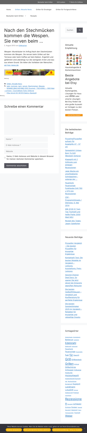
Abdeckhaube (69, 337)
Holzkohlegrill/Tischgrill (72, 378)
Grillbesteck (76, 360)
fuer (67, 355)
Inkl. (66, 381)
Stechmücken (33, 86)
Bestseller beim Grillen (45, 2)
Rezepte (33, 16)
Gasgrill (76, 355)
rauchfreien (68, 395)
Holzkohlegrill (72, 375)
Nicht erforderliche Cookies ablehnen (37, 430)
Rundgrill (70, 404)
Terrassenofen (69, 413)
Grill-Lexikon (61, 2)
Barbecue (69, 340)
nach (20, 86)
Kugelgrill (76, 384)
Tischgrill (77, 413)
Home (8, 9)
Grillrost (76, 364)
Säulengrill (74, 410)
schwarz (77, 404)
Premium (76, 392)
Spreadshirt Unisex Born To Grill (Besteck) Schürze (73, 153)
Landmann (70, 387)
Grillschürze (70, 367)
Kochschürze (72, 381)
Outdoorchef (69, 392)
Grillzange (77, 370)
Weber (68, 415)
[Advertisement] (78, 61)
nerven (24, 86)
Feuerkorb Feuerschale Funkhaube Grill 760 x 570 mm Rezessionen (73, 188)
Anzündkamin (76, 337)
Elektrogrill (68, 346)
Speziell (80, 407)
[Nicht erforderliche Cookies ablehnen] (84, 428)
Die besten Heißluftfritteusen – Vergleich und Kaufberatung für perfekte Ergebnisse (73, 294)
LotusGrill (69, 390)
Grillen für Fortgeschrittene (66, 9)
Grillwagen (69, 370)
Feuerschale (70, 352)
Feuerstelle (79, 352)
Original (76, 390)
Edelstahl (70, 343)
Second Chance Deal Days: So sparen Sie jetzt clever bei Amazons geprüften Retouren (73, 280)
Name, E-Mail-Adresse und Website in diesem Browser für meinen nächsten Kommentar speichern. (30, 157)
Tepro (79, 410)
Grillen (69, 363)
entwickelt (74, 346)
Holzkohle (68, 373)
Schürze (68, 407)
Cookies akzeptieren (14, 430)
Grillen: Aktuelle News (23, 9)
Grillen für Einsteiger (44, 9)
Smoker (74, 407)
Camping (76, 340)
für (71, 354)
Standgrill (68, 410)
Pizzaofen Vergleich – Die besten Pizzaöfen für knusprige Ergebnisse (73, 248)
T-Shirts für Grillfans (76, 2)
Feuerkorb (69, 349)
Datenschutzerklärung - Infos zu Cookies (67, 430)
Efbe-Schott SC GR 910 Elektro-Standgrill (21, 93)
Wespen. (42, 86)
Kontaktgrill (68, 384)
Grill (68, 359)
